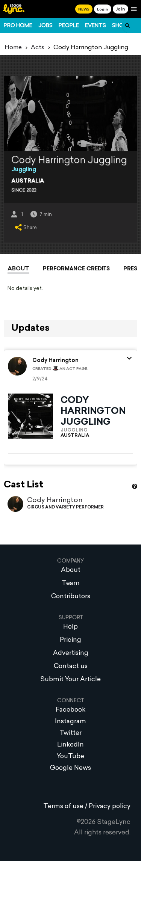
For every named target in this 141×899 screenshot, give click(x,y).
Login (102, 9)
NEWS (83, 9)
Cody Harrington (54, 500)
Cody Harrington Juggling (93, 411)
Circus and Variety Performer (65, 507)
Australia (27, 181)
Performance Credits (76, 268)
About (18, 269)
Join (120, 9)
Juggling (23, 170)
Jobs (45, 26)
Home (13, 48)
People (69, 26)
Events (95, 26)
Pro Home (18, 26)
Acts (37, 48)
